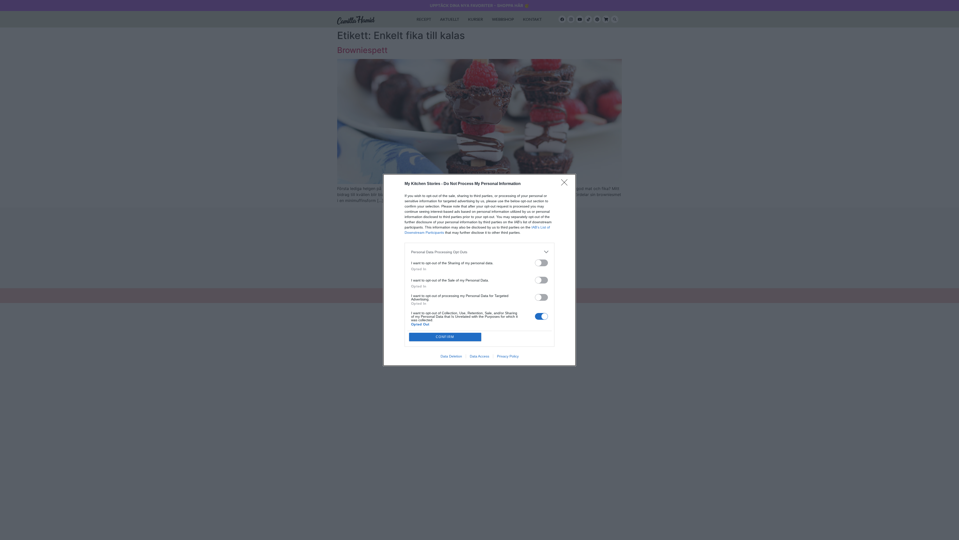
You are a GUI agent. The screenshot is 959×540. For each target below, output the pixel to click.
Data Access (479, 356)
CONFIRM (445, 337)
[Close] (566, 184)
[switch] (541, 263)
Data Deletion (451, 356)
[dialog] (479, 270)
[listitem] (479, 251)
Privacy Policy (508, 356)
